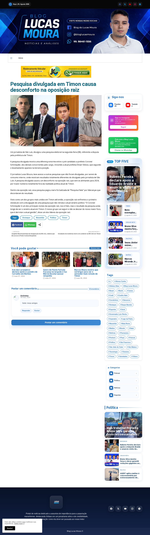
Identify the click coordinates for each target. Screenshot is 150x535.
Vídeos (135, 356)
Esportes (113, 309)
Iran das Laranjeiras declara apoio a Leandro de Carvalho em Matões (24, 272)
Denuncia (126, 300)
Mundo (122, 328)
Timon (64, 218)
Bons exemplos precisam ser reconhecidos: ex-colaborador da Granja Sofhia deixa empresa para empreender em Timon (131, 211)
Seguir (123, 127)
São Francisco (125, 342)
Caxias (130, 291)
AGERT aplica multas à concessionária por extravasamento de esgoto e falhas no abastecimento (129, 475)
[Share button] (39, 224)
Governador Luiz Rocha (118, 314)
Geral (123, 309)
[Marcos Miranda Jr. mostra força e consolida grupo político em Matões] (115, 259)
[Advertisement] (123, 77)
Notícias (112, 333)
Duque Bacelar (126, 305)
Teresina (126, 352)
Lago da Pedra (127, 319)
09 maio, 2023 (25, 297)
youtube (134, 105)
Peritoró (112, 338)
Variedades (123, 356)
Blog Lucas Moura (130, 286)
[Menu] (11, 58)
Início (21, 58)
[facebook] (120, 4)
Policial (132, 338)
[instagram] (135, 4)
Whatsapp (31, 225)
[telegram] (140, 4)
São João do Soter (116, 347)
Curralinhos (114, 300)
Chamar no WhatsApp (123, 150)
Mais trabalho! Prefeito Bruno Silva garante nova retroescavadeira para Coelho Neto (123, 431)
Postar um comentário (56, 322)
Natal (132, 328)
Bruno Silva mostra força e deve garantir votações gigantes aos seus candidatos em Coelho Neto (131, 227)
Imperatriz (113, 319)
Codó (111, 295)
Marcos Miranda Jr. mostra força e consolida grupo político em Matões (131, 260)
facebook (117, 105)
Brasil (112, 291)
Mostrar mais (95, 248)
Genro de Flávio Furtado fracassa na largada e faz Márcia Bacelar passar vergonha (55, 273)
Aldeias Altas (114, 286)
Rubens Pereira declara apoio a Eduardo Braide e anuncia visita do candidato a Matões (130, 447)
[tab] (20, 58)
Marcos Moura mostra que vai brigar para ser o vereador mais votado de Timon (86, 273)
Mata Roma (126, 323)
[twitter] (125, 4)
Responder (26, 310)
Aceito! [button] (10, 528)
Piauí (122, 338)
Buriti (121, 291)
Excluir (37, 310)
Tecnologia (114, 352)
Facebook (18, 225)
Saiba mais (18, 523)
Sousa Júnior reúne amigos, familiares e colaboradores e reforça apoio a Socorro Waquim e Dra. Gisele (131, 243)
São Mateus (132, 347)
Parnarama (124, 333)
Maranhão (40, 218)
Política (53, 218)
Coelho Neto (123, 295)
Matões (112, 328)
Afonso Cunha (121, 281)
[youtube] (130, 4)
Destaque (26, 218)
